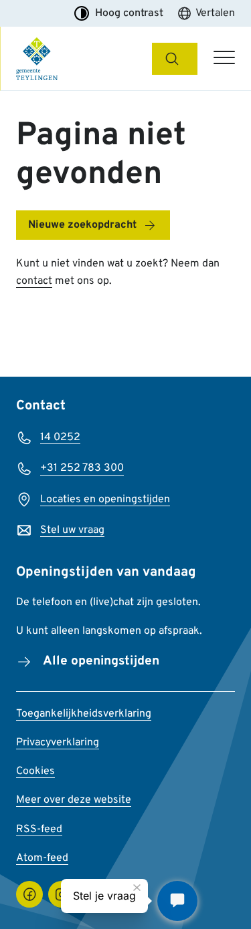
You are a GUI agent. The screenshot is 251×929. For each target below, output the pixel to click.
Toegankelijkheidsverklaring (83, 714)
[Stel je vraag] (177, 901)
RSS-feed (39, 829)
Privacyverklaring (57, 742)
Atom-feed (42, 858)
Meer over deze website (73, 800)
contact (34, 281)
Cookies (35, 771)
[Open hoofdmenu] (224, 59)
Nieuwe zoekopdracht (82, 225)
